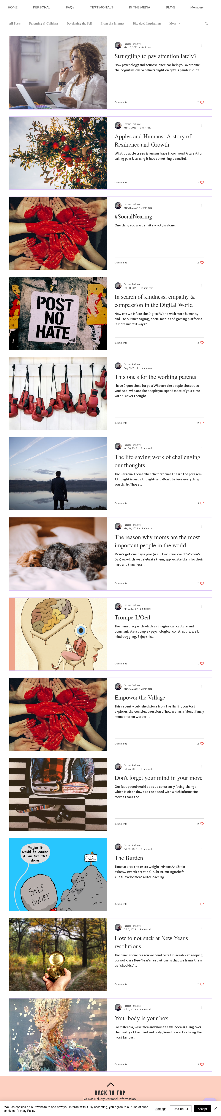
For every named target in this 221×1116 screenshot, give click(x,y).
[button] (206, 24)
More (172, 23)
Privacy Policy (25, 1110)
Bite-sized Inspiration (147, 23)
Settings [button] (160, 1109)
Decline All (181, 1109)
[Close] (215, 1109)
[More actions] (203, 45)
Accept (202, 1109)
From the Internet (112, 23)
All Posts (15, 23)
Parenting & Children (43, 23)
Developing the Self (79, 23)
